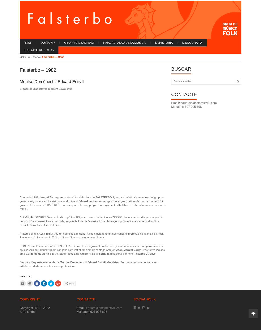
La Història (33, 56)
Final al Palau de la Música (124, 42)
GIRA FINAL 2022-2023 (79, 42)
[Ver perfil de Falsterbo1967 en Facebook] (134, 307)
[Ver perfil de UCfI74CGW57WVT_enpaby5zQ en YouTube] (148, 307)
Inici (27, 42)
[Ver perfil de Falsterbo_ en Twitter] (139, 307)
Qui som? (48, 42)
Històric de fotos (39, 50)
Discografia (192, 42)
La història (164, 42)
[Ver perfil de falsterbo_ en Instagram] (143, 307)
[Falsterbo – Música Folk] (130, 20)
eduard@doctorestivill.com (199, 103)
